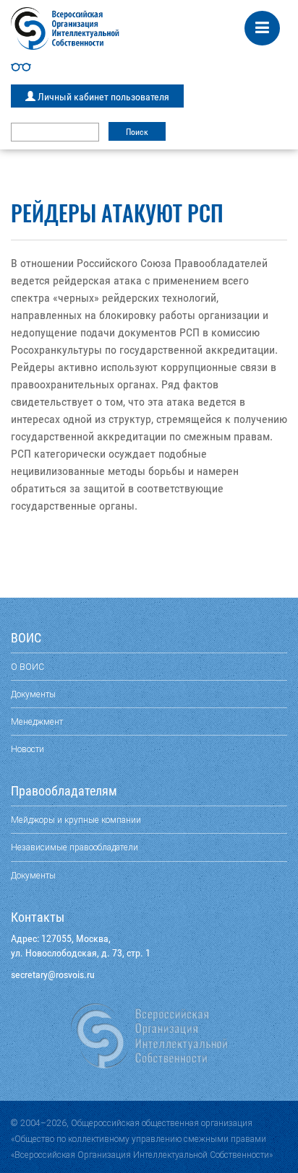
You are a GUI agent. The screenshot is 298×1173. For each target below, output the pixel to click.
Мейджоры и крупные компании (76, 819)
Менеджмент (37, 721)
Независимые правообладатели (74, 847)
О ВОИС (27, 666)
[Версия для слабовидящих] (149, 67)
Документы (33, 694)
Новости (27, 749)
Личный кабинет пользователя (102, 97)
